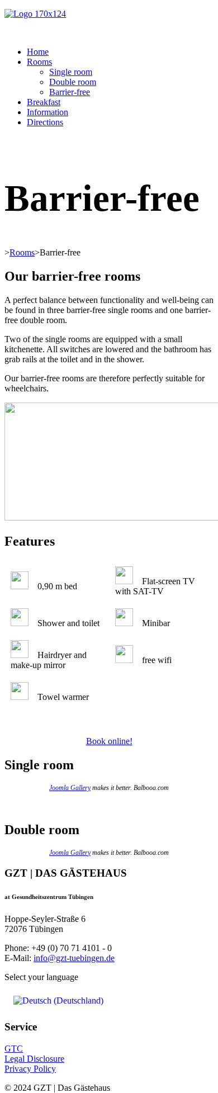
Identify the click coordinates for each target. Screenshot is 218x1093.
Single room (70, 72)
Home (38, 51)
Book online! (109, 741)
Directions (45, 122)
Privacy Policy (30, 1068)
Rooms (39, 62)
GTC (13, 1048)
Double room (72, 82)
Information (47, 112)
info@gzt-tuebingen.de (74, 958)
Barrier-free (69, 92)
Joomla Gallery (70, 788)
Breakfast (43, 102)
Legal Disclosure (34, 1058)
